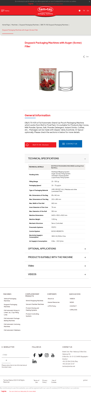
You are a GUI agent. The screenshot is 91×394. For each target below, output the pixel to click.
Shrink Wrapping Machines (34, 301)
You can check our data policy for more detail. (49, 4)
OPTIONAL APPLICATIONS (42, 248)
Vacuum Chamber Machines (35, 304)
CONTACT (73, 306)
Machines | (15, 25)
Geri (87, 57)
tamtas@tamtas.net (68, 366)
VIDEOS (32, 274)
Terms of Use (36, 381)
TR (84, 11)
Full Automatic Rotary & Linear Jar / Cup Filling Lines (12, 312)
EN (88, 11)
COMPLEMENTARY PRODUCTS (32, 295)
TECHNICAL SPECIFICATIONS (43, 158)
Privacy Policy (44, 381)
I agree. (31, 4)
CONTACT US (71, 144)
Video (31, 265)
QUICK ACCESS (74, 294)
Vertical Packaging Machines (10, 300)
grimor (85, 380)
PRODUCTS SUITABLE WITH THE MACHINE (50, 257)
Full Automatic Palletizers (12, 330)
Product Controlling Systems (32, 315)
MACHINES (7, 294)
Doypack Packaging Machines (10, 306)
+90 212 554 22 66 (68, 361)
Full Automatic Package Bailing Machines (11, 319)
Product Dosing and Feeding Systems (32, 309)
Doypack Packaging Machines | (30, 25)
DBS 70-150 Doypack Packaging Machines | (55, 25)
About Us (51, 299)
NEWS (72, 302)
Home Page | (7, 25)
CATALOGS (73, 310)
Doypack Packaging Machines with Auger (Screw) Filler (20, 30)
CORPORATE (52, 294)
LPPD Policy (52, 306)
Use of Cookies (53, 381)
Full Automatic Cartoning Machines (12, 325)
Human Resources (53, 302)
